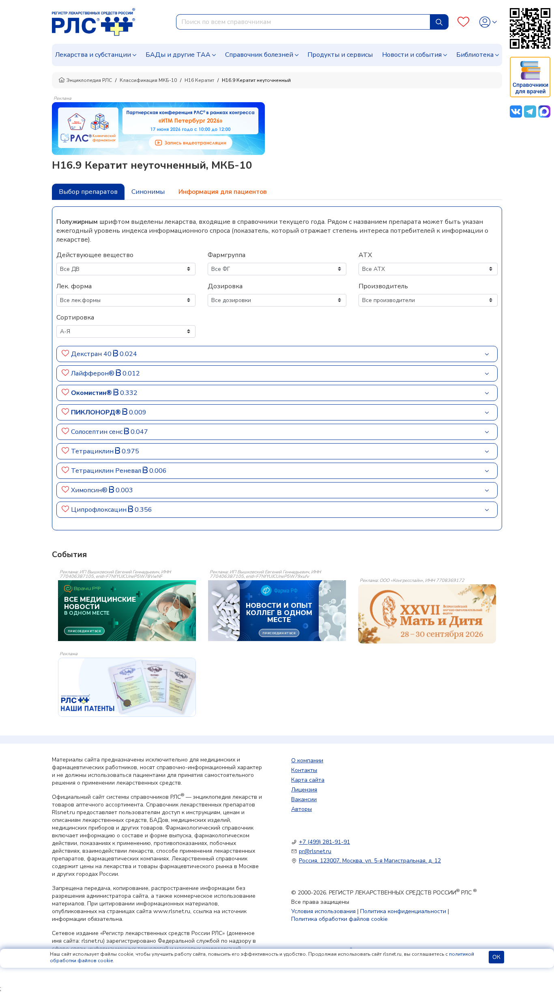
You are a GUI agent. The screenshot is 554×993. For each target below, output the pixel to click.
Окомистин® (92, 392)
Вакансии (304, 799)
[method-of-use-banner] (158, 128)
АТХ (365, 255)
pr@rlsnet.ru (315, 851)
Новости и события (412, 54)
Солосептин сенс (97, 431)
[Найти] (439, 22)
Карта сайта (307, 780)
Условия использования (323, 911)
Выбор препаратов (88, 191)
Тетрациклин (93, 451)
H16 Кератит (199, 80)
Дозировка (225, 286)
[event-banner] (427, 613)
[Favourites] (463, 22)
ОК (496, 957)
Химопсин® (90, 490)
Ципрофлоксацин (99, 509)
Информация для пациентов (222, 191)
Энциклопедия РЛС (89, 80)
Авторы (301, 809)
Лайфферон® (93, 373)
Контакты (304, 770)
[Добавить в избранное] (65, 354)
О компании (307, 760)
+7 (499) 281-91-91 (324, 842)
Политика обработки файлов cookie (339, 919)
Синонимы (148, 191)
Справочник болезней (259, 54)
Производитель (383, 286)
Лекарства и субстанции (93, 54)
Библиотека (475, 54)
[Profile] (488, 22)
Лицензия (304, 790)
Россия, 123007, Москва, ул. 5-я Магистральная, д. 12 (370, 860)
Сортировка (75, 317)
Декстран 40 (92, 354)
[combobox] (303, 22)
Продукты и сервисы (340, 54)
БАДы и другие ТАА (178, 54)
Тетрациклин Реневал (107, 470)
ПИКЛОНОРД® (96, 412)
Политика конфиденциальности (403, 911)
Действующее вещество (94, 255)
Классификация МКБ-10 (148, 80)
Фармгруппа (226, 255)
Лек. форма (74, 286)
